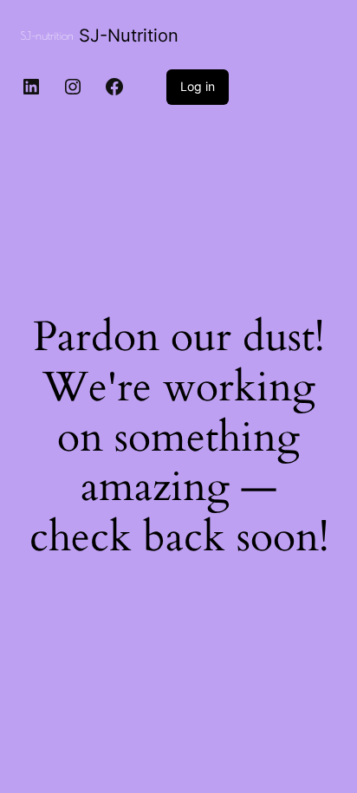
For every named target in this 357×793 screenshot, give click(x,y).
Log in (197, 86)
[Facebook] (114, 86)
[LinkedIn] (31, 86)
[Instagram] (72, 86)
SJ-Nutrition (128, 35)
